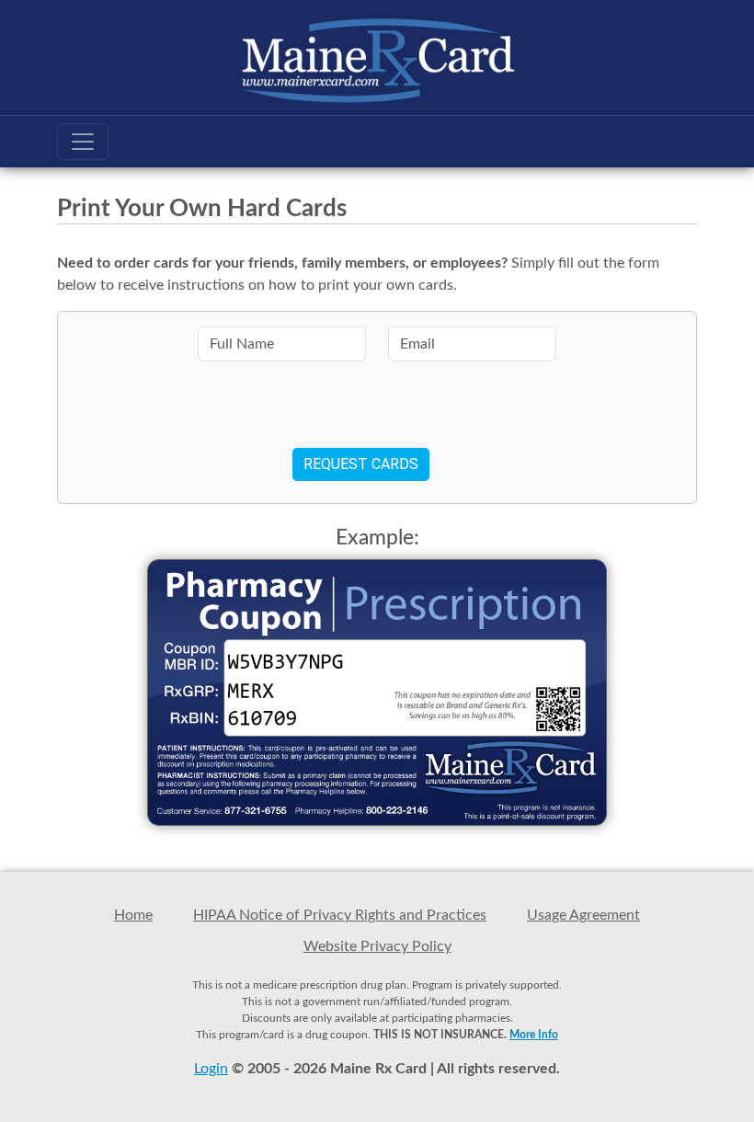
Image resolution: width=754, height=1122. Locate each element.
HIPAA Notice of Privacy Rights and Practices (339, 915)
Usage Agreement (583, 915)
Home (133, 915)
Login (211, 1068)
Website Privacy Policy (377, 946)
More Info (533, 1034)
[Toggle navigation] (83, 141)
